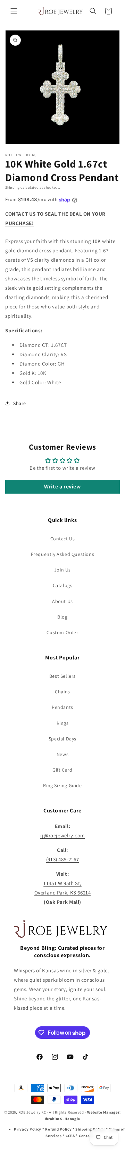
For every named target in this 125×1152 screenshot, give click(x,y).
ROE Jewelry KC (32, 1112)
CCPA (70, 1135)
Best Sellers (62, 676)
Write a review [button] (62, 486)
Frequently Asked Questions (62, 554)
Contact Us (62, 539)
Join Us (62, 570)
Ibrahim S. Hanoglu (63, 1118)
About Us (62, 601)
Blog (62, 617)
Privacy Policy (27, 1129)
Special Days (62, 739)
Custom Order (62, 632)
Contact (86, 1135)
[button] (14, 11)
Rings (63, 723)
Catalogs (63, 585)
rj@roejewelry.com (62, 835)
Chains (62, 691)
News (62, 754)
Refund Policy (58, 1129)
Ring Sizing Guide (62, 785)
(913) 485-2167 (62, 859)
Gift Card (62, 770)
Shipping (12, 187)
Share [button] (19, 403)
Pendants (62, 707)
